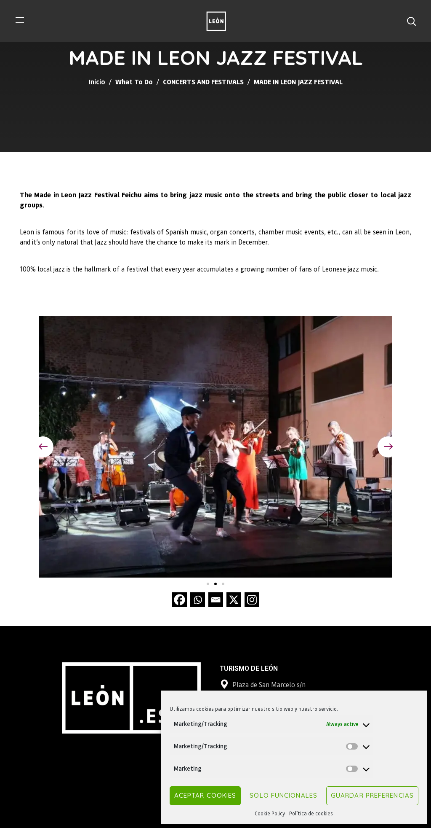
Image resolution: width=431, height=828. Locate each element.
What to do (134, 81)
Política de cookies (311, 813)
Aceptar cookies (205, 795)
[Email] (216, 599)
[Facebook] (179, 599)
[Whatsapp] (197, 599)
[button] (411, 21)
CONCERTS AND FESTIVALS (203, 81)
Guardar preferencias (372, 795)
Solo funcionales (283, 795)
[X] (234, 599)
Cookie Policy (270, 813)
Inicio (97, 81)
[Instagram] (252, 599)
